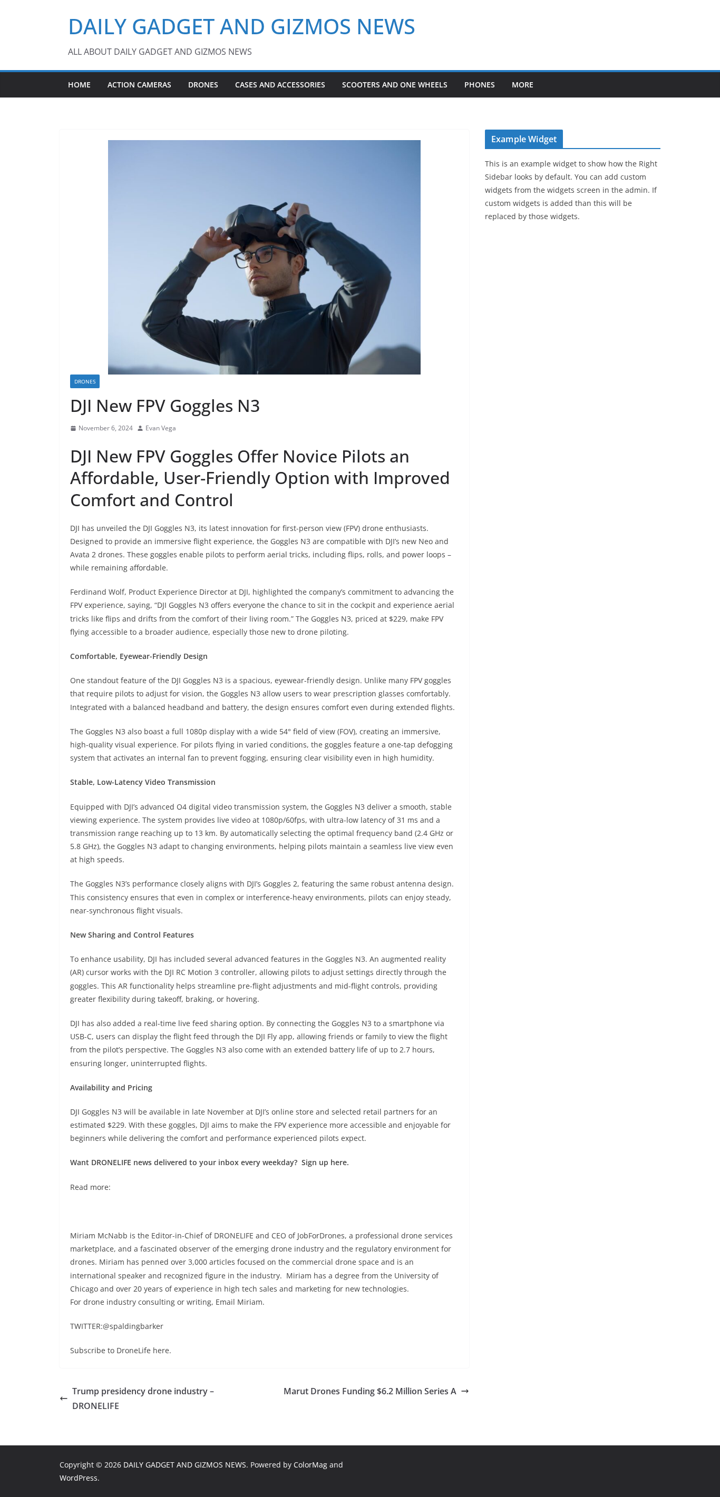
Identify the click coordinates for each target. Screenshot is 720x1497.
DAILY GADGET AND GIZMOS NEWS (241, 26)
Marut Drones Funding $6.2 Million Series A (370, 1391)
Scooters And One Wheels (394, 85)
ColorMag (310, 1465)
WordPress (79, 1478)
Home (79, 85)
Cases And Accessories (280, 85)
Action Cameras (139, 85)
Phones (479, 85)
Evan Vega (160, 428)
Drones (203, 85)
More (522, 85)
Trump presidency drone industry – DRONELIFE (143, 1398)
